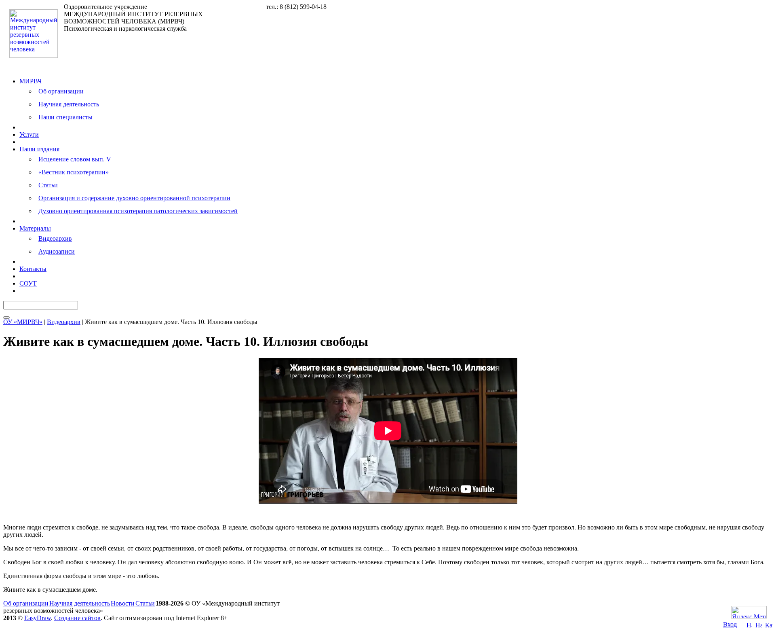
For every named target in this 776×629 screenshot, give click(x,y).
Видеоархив (55, 238)
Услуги (29, 134)
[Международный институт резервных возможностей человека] (33, 55)
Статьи (48, 185)
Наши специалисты (65, 117)
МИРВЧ (30, 81)
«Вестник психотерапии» (73, 172)
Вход (730, 624)
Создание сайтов (77, 617)
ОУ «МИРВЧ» (22, 321)
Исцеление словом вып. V (74, 159)
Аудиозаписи (56, 251)
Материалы (35, 228)
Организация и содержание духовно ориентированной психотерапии (134, 198)
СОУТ (28, 283)
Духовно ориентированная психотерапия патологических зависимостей (138, 211)
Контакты (32, 268)
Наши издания (39, 149)
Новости (123, 603)
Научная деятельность (68, 104)
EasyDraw (37, 617)
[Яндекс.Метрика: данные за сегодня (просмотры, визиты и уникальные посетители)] (749, 612)
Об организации (61, 91)
